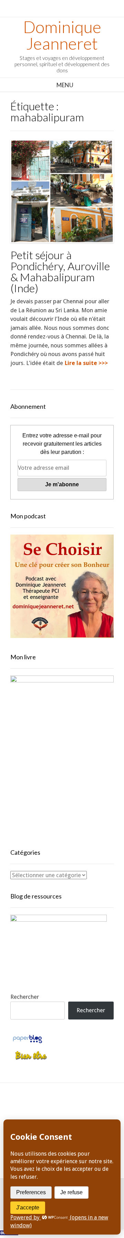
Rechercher (24, 996)
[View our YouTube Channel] (78, 1110)
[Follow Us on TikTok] (62, 1110)
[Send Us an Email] (31, 1110)
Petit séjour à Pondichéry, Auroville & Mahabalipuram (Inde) (60, 271)
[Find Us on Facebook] (47, 1110)
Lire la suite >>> (86, 363)
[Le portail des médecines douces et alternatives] (31, 1058)
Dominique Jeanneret (62, 35)
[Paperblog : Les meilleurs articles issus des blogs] (27, 1042)
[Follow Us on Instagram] (93, 1110)
